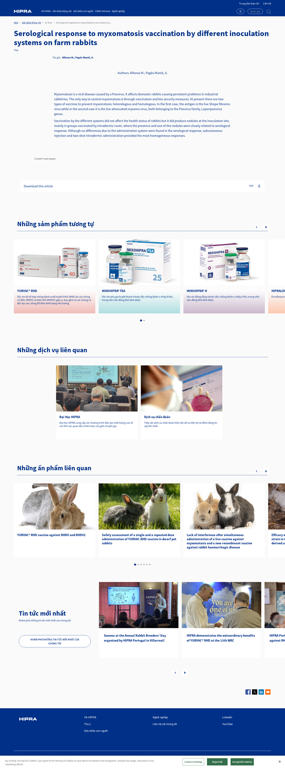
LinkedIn (227, 717)
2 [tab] (144, 320)
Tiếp (266, 227)
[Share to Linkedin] (261, 692)
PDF (251, 185)
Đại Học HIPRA (69, 417)
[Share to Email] (267, 692)
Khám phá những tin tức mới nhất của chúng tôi (55, 641)
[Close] (279, 761)
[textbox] (255, 11)
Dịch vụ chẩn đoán (157, 417)
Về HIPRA (46, 11)
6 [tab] (150, 564)
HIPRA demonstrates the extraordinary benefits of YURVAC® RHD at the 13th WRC (221, 637)
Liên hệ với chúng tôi (165, 724)
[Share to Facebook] (248, 692)
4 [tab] (144, 564)
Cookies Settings (193, 761)
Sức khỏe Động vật (62, 11)
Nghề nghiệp (118, 11)
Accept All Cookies (242, 761)
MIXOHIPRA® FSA (113, 291)
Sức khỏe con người (83, 11)
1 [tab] (141, 320)
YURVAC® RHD (27, 291)
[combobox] (240, 12)
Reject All (217, 761)
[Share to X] (254, 692)
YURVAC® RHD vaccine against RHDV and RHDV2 (51, 535)
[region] (142, 762)
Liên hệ (267, 3)
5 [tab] (147, 564)
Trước (256, 227)
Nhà (16, 22)
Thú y (87, 724)
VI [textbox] (240, 11)
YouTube (227, 724)
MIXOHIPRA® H (197, 291)
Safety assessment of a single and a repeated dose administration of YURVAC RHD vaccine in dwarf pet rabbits (139, 539)
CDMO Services (102, 11)
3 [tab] (141, 564)
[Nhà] (26, 11)
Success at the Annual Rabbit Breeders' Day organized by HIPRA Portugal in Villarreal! (135, 637)
